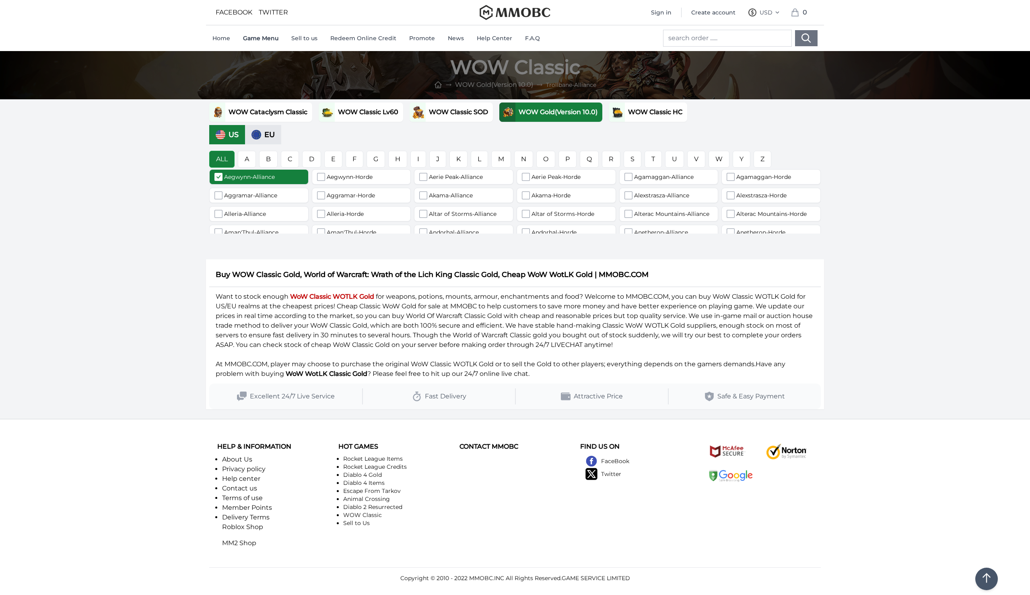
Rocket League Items (373, 458)
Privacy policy (244, 469)
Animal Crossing (366, 499)
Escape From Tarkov (372, 490)
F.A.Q (532, 38)
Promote (422, 38)
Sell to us (304, 38)
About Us (237, 459)
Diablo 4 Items (364, 482)
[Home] (438, 85)
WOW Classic (362, 515)
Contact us (239, 488)
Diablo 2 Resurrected (372, 507)
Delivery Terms (246, 517)
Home (221, 38)
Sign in (661, 12)
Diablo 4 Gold (362, 474)
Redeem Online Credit (363, 38)
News (456, 38)
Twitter (611, 474)
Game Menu (260, 38)
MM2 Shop (239, 543)
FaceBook (615, 461)
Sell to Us (356, 523)
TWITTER (273, 12)
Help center (241, 478)
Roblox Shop (242, 527)
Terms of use (242, 498)
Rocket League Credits (375, 466)
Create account (713, 12)
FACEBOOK (234, 12)
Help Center (494, 38)
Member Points (247, 507)
